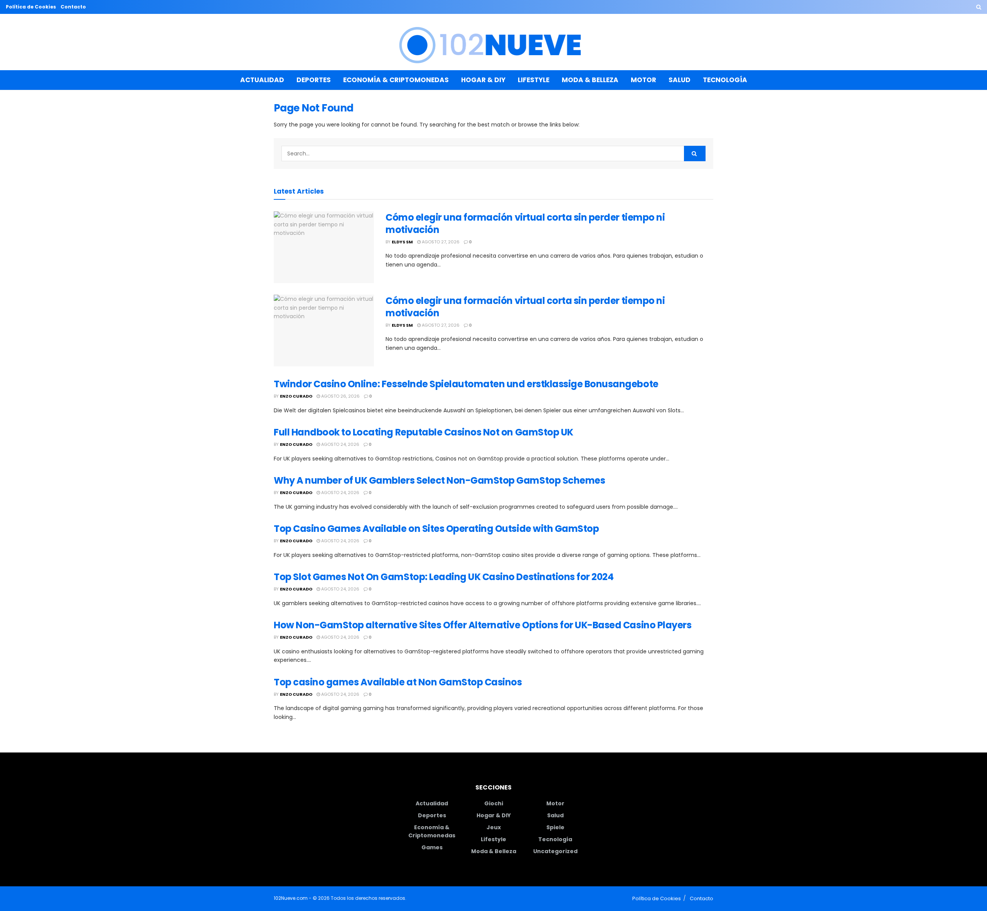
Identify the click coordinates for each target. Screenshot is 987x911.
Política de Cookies (31, 6)
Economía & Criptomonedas (396, 79)
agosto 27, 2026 (440, 242)
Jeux (494, 827)
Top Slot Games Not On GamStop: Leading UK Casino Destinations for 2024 (443, 576)
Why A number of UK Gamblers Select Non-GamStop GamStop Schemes (439, 480)
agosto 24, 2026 (339, 444)
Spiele (555, 827)
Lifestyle (533, 79)
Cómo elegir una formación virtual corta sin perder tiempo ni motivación (525, 223)
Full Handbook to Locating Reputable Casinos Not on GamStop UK (423, 432)
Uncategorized (555, 851)
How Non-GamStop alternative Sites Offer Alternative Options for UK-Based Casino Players (482, 625)
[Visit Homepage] (493, 42)
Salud (680, 79)
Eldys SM (402, 242)
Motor (643, 79)
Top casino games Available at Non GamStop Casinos (398, 682)
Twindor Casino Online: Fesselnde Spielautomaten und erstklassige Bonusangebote (466, 384)
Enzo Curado (296, 396)
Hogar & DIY (483, 79)
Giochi (493, 803)
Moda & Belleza (590, 79)
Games (432, 847)
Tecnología (725, 79)
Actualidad (262, 79)
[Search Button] (978, 7)
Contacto (73, 6)
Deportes (313, 79)
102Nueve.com (291, 898)
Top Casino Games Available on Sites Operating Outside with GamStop (436, 528)
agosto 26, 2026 (340, 396)
